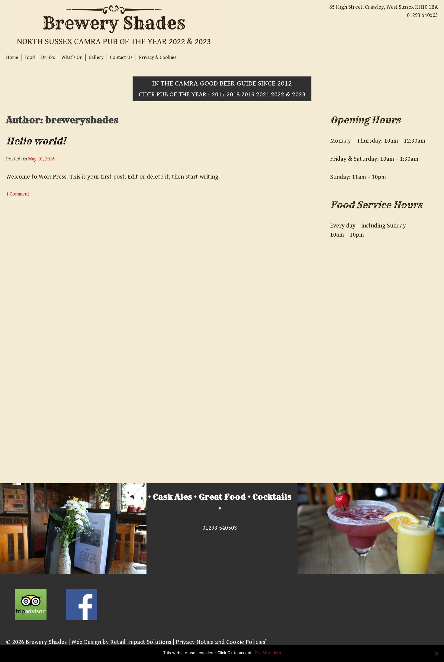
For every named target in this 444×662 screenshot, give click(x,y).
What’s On (71, 57)
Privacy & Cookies (157, 57)
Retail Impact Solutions (140, 642)
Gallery (96, 57)
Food (29, 57)
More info (272, 652)
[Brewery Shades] (114, 27)
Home (12, 57)
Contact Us (121, 57)
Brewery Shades (46, 642)
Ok (257, 652)
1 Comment (17, 194)
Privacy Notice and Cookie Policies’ (220, 642)
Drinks (48, 57)
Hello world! (36, 141)
